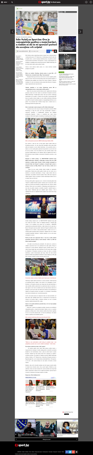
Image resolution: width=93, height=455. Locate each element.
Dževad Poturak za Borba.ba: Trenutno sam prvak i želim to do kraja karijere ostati (66, 77)
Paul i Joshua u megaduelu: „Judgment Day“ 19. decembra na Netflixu (19, 58)
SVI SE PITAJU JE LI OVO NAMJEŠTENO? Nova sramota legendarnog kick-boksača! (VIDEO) (66, 49)
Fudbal (23, 451)
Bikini (63, 451)
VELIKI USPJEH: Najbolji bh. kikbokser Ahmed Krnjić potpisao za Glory (19, 69)
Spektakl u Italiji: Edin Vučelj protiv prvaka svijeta (66, 79)
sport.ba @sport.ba (68, 412)
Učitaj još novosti (46, 439)
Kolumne (59, 451)
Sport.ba (19, 451)
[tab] (61, 72)
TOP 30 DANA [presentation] (61, 72)
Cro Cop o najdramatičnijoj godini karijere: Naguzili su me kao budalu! (66, 74)
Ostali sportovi (45, 451)
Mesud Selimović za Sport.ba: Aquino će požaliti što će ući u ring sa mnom (67, 66)
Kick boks (56, 2)
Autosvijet (50, 451)
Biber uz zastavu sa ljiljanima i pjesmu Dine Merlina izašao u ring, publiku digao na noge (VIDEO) (19, 82)
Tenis (30, 451)
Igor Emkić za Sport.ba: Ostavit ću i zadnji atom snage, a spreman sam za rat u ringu (67, 82)
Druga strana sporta (38, 451)
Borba (33, 451)
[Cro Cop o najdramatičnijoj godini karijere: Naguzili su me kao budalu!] (80, 33)
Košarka (26, 451)
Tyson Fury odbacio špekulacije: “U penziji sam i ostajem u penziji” (19, 63)
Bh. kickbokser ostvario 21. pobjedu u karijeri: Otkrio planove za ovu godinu (46, 436)
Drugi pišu (55, 451)
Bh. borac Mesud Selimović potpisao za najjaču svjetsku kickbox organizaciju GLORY (19, 75)
